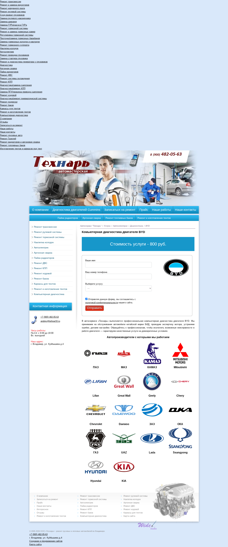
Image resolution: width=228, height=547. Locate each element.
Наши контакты (7, 132)
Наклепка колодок (9, 48)
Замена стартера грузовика (14, 58)
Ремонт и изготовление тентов (15, 112)
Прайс (143, 209)
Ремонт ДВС (6, 75)
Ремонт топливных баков (12, 145)
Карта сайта (129, 516)
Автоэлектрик (7, 51)
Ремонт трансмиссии (10, 1)
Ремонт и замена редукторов (14, 5)
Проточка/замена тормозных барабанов (20, 38)
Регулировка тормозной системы (16, 35)
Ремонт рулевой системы (13, 11)
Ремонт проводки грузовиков (14, 55)
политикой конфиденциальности (101, 302)
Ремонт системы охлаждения (15, 78)
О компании (6, 118)
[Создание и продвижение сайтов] (147, 528)
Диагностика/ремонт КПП (12, 88)
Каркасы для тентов (10, 108)
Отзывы (4, 122)
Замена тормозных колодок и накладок (20, 41)
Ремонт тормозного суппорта (14, 45)
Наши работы (6, 128)
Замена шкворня (8, 21)
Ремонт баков (7, 105)
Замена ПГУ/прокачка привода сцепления (21, 92)
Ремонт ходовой (8, 95)
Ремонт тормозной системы (14, 28)
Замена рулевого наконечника (15, 18)
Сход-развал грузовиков (12, 15)
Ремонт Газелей (8, 138)
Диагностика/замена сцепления (16, 85)
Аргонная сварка (8, 68)
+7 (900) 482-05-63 (50, 317)
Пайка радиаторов (9, 72)
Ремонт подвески (8, 102)
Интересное (42, 509)
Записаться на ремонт (11, 125)
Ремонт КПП (6, 82)
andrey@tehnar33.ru (50, 321)
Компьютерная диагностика (14, 115)
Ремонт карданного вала (12, 8)
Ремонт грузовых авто (11, 135)
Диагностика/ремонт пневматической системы (23, 98)
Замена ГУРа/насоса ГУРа (13, 25)
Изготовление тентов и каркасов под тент (21, 148)
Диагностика (6, 65)
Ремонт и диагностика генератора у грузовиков (24, 61)
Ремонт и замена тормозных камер (17, 31)
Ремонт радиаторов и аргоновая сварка (20, 142)
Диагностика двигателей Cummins (76, 209)
